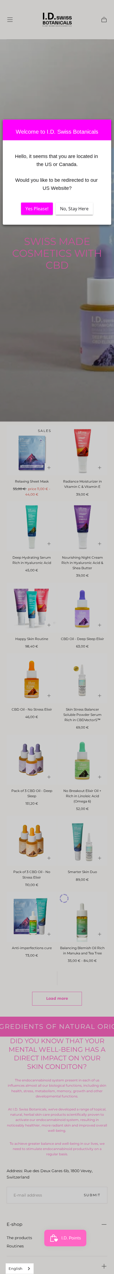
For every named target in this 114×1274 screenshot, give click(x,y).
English (15, 1268)
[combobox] (20, 1268)
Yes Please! (36, 209)
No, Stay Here (74, 209)
